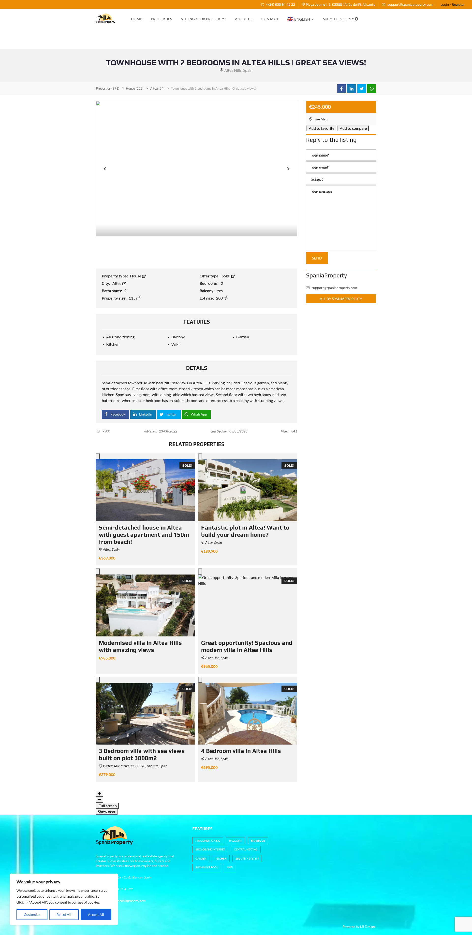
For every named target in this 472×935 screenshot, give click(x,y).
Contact (269, 19)
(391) (107, 88)
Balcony (235, 840)
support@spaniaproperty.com (410, 4)
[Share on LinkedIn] (351, 88)
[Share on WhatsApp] (371, 88)
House (136, 275)
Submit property (339, 19)
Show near (107, 811)
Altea (117, 283)
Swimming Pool (206, 867)
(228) (135, 88)
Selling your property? (203, 19)
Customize (32, 914)
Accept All (96, 914)
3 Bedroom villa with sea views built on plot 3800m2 (142, 754)
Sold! (226, 275)
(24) (157, 88)
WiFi (230, 867)
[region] (64, 899)
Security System (247, 858)
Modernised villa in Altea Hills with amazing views (140, 646)
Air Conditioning (207, 840)
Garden (200, 858)
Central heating (245, 849)
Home (136, 19)
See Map (320, 119)
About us (243, 19)
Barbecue (258, 840)
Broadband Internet (210, 849)
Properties (161, 19)
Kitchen (220, 858)
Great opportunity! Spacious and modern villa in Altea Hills (247, 646)
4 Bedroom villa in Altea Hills (241, 751)
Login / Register (453, 4)
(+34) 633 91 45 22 (280, 4)
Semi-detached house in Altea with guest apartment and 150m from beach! (144, 534)
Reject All (64, 914)
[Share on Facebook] (341, 88)
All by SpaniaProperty (341, 299)
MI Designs (368, 927)
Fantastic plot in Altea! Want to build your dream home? (245, 531)
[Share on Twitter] (361, 88)
